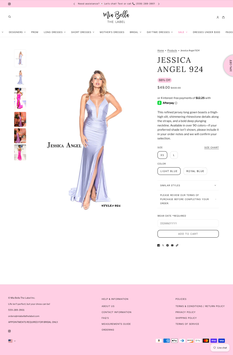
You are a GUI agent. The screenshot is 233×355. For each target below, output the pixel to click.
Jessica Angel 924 (180, 64)
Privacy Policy (186, 312)
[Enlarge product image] (92, 139)
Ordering (108, 329)
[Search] (9, 16)
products (172, 50)
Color (161, 163)
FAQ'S (105, 318)
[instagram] (9, 3)
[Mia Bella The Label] (116, 17)
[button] (177, 245)
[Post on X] (163, 245)
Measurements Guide (116, 324)
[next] (158, 3)
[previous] (74, 3)
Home (160, 50)
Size (188, 147)
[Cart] (223, 17)
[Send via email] (172, 245)
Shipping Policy (186, 318)
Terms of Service (187, 324)
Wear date (171, 215)
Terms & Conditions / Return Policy (200, 306)
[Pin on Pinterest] (167, 245)
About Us (108, 306)
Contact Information (117, 312)
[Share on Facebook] (158, 245)
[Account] (217, 17)
